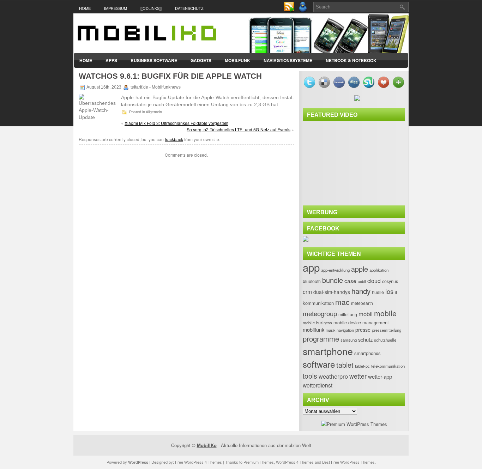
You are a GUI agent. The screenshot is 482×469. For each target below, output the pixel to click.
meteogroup (320, 313)
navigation (345, 330)
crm (307, 291)
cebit (362, 281)
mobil (366, 313)
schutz (365, 339)
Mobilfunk (237, 60)
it (396, 292)
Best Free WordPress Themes (348, 462)
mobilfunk (313, 329)
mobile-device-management (361, 322)
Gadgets (201, 60)
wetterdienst (317, 385)
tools (310, 376)
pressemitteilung (386, 330)
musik (330, 330)
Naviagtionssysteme (288, 60)
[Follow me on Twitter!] (303, 11)
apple (359, 269)
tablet (345, 365)
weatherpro (333, 376)
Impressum (115, 8)
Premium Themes (258, 462)
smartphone (328, 351)
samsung (349, 340)
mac (342, 301)
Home (85, 8)
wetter (358, 376)
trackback (174, 139)
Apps (111, 60)
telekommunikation (388, 366)
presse (362, 329)
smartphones (367, 353)
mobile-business (317, 322)
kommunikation (318, 303)
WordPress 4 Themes (295, 462)
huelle (378, 292)
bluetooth (312, 281)
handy (360, 290)
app (311, 267)
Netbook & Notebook (351, 60)
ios (389, 291)
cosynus (390, 281)
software (319, 364)
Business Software (154, 60)
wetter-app (380, 376)
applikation (378, 270)
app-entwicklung (335, 270)
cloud (374, 280)
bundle (332, 280)
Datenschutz (189, 8)
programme (321, 338)
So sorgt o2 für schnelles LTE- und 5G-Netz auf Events (238, 129)
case (350, 280)
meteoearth (362, 303)
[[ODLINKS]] (151, 8)
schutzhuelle (385, 340)
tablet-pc (362, 366)
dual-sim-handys (331, 291)
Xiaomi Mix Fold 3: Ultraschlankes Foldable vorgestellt (176, 123)
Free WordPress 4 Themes (198, 462)
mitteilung (347, 314)
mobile (385, 313)
